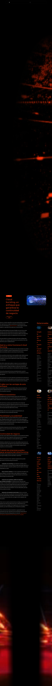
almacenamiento (13, 325)
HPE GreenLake (41, 396)
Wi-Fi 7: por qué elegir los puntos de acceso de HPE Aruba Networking (41, 469)
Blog (9, 296)
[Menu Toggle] (30, 2)
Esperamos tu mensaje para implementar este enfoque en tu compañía (13, 513)
